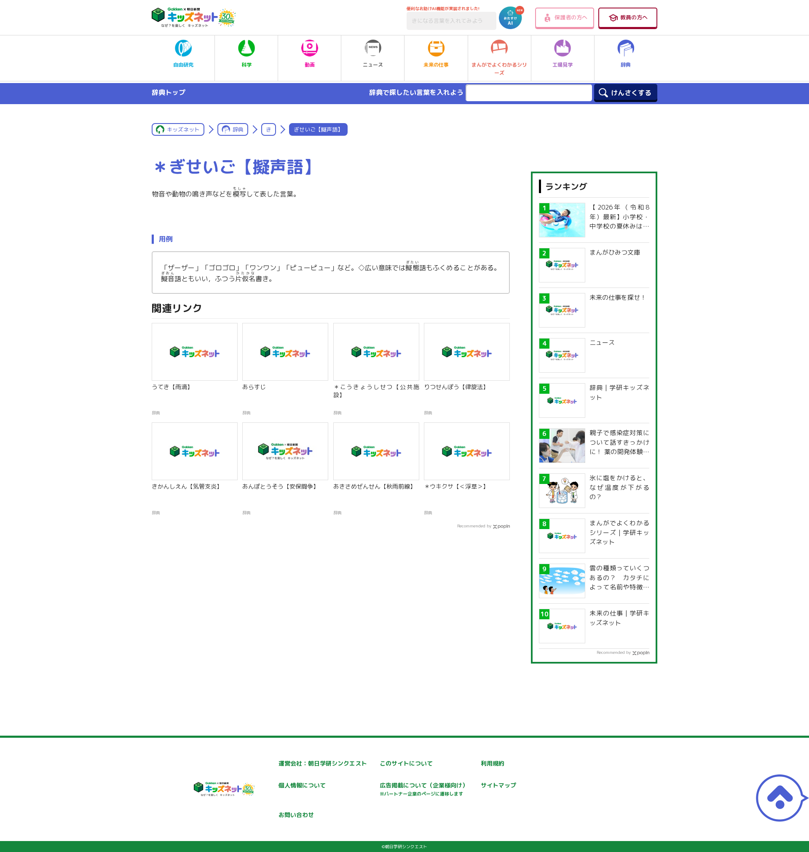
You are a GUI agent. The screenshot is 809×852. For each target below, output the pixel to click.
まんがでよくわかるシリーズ (499, 68)
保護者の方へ (571, 17)
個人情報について (302, 785)
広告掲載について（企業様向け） (424, 789)
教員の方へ (634, 17)
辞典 (626, 64)
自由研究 (183, 64)
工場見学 (562, 64)
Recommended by (474, 526)
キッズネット (183, 129)
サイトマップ (498, 785)
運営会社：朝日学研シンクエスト (323, 763)
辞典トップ (168, 92)
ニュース (373, 64)
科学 (246, 64)
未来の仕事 (436, 64)
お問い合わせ (296, 815)
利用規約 (492, 763)
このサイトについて (406, 763)
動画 (310, 64)
